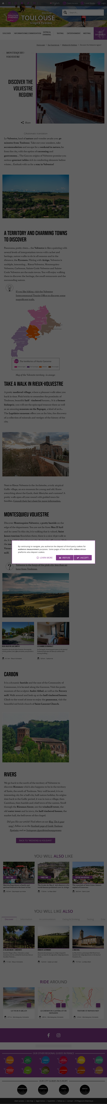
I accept (84, 557)
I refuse (66, 557)
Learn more (46, 557)
